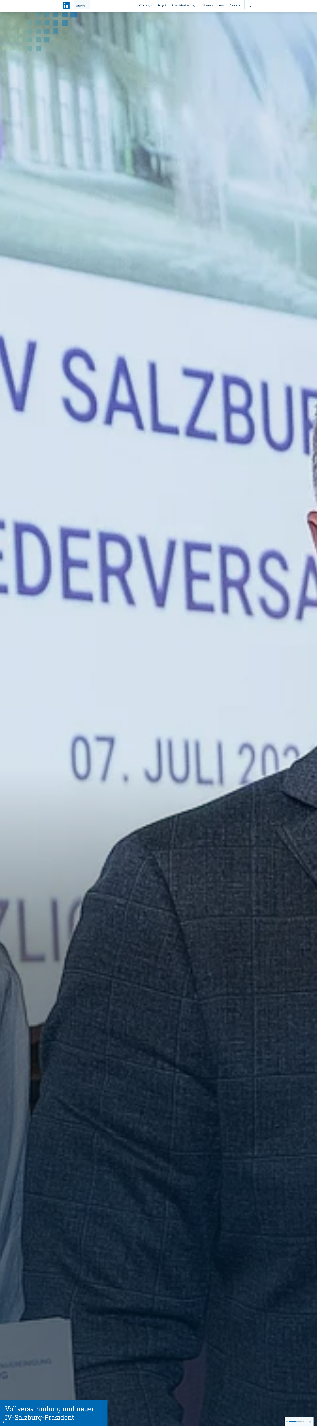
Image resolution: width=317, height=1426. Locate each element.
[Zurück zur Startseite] (66, 5)
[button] (292, 1421)
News (222, 5)
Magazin (162, 5)
